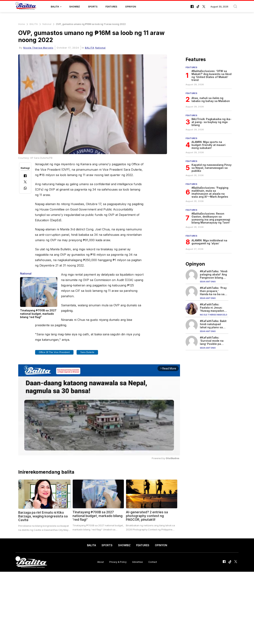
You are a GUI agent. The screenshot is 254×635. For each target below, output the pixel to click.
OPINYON (130, 6)
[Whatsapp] (25, 188)
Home (21, 24)
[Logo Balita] (25, 6)
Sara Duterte (87, 352)
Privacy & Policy (118, 562)
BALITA (55, 6)
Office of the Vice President (54, 352)
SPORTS (92, 6)
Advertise (137, 562)
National (46, 24)
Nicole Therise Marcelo (38, 47)
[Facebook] (25, 176)
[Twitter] (25, 182)
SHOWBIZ (74, 6)
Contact (152, 562)
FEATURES (111, 6)
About (100, 562)
